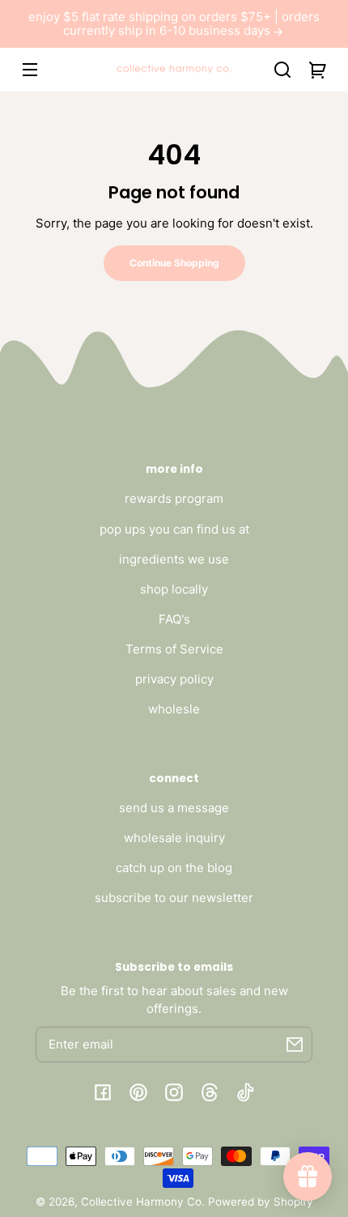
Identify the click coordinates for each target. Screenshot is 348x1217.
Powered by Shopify (260, 1201)
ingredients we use (174, 559)
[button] (282, 69)
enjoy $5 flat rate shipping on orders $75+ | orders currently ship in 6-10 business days (174, 24)
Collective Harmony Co (141, 1201)
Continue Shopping (174, 263)
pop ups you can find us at (174, 529)
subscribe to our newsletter (174, 897)
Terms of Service (174, 649)
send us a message (174, 807)
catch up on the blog (174, 867)
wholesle (174, 709)
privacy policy (174, 679)
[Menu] (30, 69)
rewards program (174, 498)
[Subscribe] (294, 1044)
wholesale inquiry (174, 837)
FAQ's (174, 619)
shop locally (174, 589)
